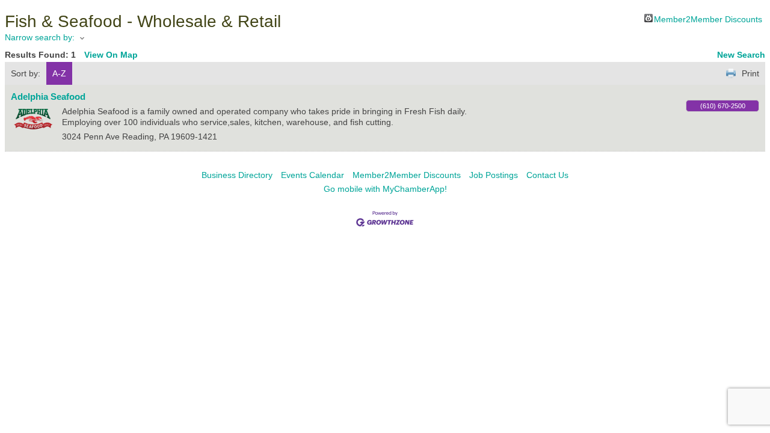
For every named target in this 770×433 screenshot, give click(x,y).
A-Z (59, 73)
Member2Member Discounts (708, 18)
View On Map (111, 55)
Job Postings (493, 175)
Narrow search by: (40, 37)
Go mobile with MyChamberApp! (385, 189)
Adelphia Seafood (48, 96)
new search (741, 55)
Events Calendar (312, 175)
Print (750, 73)
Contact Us (547, 175)
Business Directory (237, 175)
